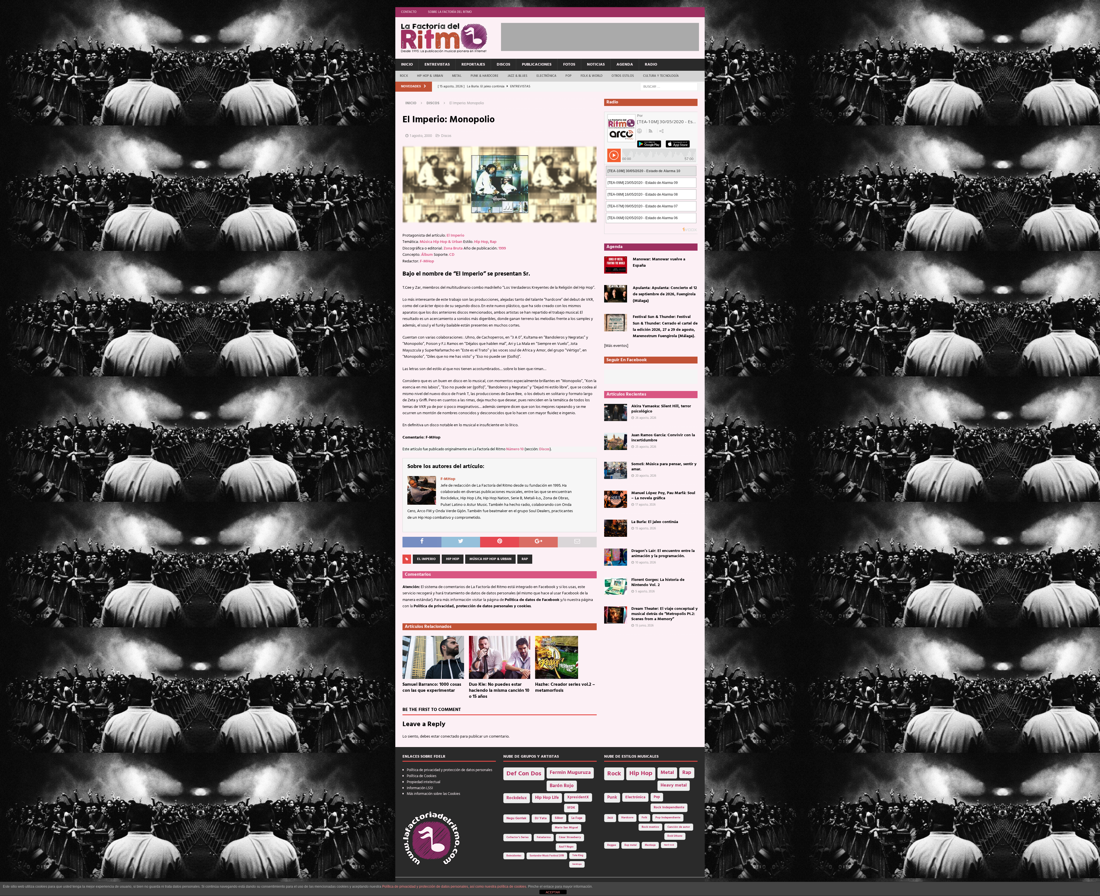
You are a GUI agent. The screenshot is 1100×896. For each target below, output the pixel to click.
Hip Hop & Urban (430, 75)
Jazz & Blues (517, 75)
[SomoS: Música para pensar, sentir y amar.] (615, 470)
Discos (503, 64)
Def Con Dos (523, 774)
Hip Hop (481, 242)
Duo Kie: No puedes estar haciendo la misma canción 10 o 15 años (499, 690)
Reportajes (473, 64)
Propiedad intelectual (423, 782)
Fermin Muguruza (570, 773)
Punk (612, 797)
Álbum (427, 254)
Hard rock (669, 845)
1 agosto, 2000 (421, 136)
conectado (450, 736)
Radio (651, 64)
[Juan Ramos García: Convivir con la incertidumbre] (615, 441)
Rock (404, 75)
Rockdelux (516, 798)
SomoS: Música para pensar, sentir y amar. (663, 467)
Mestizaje (650, 845)
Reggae (611, 845)
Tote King (577, 856)
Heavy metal (674, 785)
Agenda (624, 64)
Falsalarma (544, 837)
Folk (644, 818)
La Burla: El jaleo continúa (654, 522)
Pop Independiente (667, 818)
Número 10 (515, 449)
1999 (502, 248)
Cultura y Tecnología (661, 75)
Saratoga (577, 864)
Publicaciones (536, 64)
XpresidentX (578, 797)
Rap (493, 242)
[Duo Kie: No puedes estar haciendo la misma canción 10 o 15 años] (500, 657)
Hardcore (627, 817)
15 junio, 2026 (644, 625)
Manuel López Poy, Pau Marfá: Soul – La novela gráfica (663, 496)
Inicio (407, 64)
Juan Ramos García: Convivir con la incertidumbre (663, 438)
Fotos (569, 64)
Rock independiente (669, 807)
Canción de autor (678, 827)
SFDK (571, 808)
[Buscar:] (669, 86)
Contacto (409, 12)
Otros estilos (623, 75)
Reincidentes (513, 856)
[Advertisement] (605, 36)
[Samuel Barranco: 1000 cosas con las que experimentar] (433, 657)
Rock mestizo (650, 827)
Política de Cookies (421, 776)
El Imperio (455, 235)
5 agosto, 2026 (645, 591)
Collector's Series (517, 837)
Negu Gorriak (516, 818)
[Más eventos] (616, 346)
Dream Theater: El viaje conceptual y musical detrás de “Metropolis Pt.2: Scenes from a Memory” (664, 614)
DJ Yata (541, 818)
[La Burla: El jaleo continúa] (615, 528)
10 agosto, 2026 (645, 562)
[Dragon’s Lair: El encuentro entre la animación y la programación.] (615, 557)
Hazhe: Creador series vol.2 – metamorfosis (565, 687)
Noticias (596, 64)
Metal (456, 75)
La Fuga (576, 818)
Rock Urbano (674, 836)
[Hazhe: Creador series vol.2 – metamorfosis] (566, 657)
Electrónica (546, 75)
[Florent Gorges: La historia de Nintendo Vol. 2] (615, 586)
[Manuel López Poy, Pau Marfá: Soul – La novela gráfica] (615, 499)
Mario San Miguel (566, 827)
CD (451, 254)
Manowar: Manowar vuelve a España (659, 262)
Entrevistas (437, 64)
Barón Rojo (562, 786)
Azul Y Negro (566, 847)
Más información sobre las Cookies (433, 794)
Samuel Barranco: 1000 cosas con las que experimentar (431, 687)
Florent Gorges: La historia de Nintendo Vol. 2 (657, 582)
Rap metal (630, 845)
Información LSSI (420, 788)
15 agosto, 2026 (645, 528)
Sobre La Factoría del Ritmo (450, 12)
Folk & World (591, 75)
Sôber (559, 818)
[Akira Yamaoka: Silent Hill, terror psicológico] (615, 412)
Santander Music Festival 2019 (547, 856)
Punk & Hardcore (484, 75)
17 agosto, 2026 (645, 504)
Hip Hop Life (547, 798)
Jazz (610, 817)
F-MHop (427, 261)
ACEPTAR (553, 892)
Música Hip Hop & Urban (441, 242)
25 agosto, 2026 (645, 446)
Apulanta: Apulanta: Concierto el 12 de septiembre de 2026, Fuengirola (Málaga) (665, 294)
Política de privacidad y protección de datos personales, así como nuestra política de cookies (454, 887)
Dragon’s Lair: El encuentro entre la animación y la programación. (663, 553)
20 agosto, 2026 (645, 475)
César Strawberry (570, 837)
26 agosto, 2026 (645, 418)
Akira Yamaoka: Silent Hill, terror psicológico (661, 409)
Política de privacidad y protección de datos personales (449, 770)
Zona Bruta (453, 248)
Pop (568, 75)
